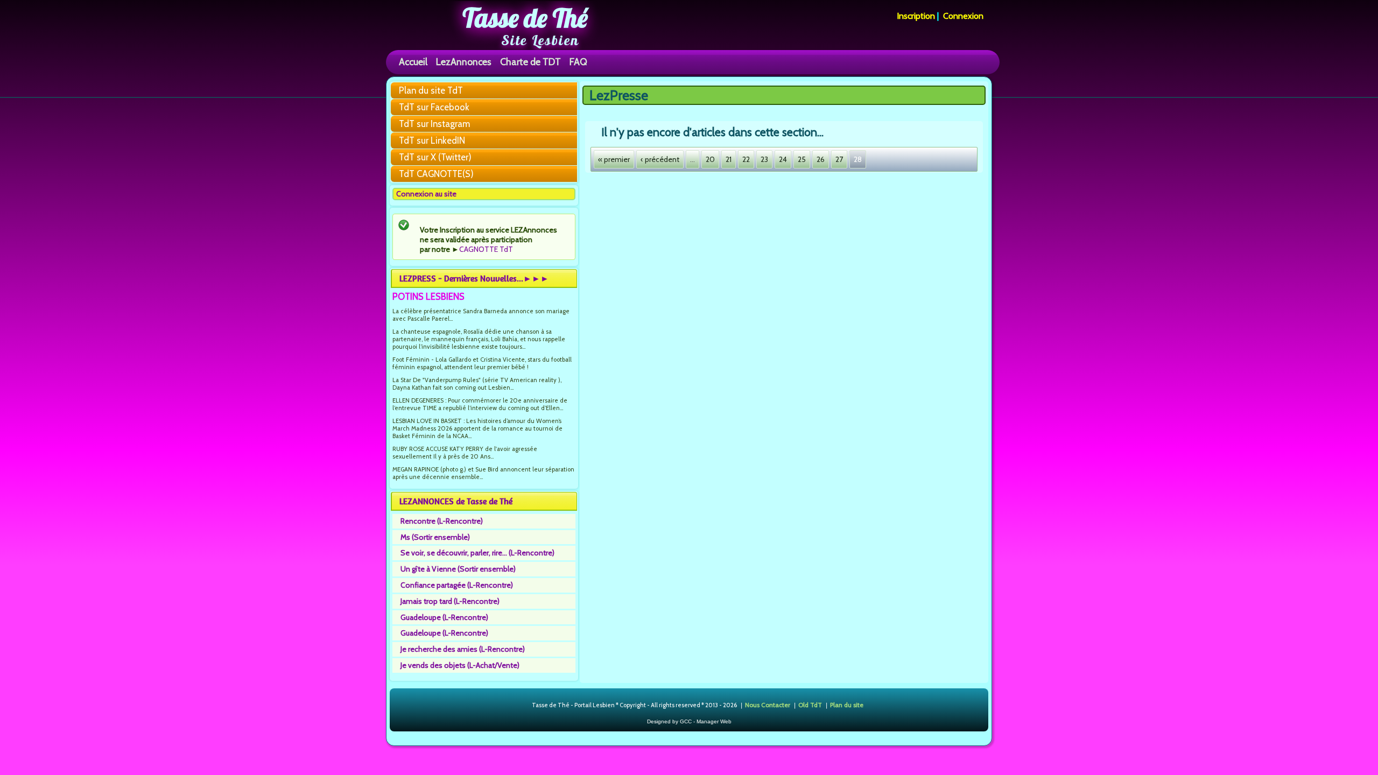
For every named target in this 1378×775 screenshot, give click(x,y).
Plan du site (846, 705)
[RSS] (523, 705)
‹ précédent (660, 159)
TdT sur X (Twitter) (435, 157)
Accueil (413, 61)
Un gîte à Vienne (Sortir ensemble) (458, 569)
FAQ (578, 61)
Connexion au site (426, 194)
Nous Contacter (767, 705)
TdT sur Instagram (434, 123)
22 (746, 159)
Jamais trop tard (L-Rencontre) (450, 601)
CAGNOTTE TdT (486, 249)
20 (710, 159)
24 (783, 159)
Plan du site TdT (431, 90)
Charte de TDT (530, 61)
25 (802, 159)
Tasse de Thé (525, 18)
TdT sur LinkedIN (432, 140)
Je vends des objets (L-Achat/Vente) (459, 665)
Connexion (963, 16)
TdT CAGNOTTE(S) (436, 173)
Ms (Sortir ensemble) (435, 537)
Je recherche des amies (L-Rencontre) (462, 649)
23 (764, 159)
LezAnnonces (463, 61)
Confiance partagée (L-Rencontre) (456, 585)
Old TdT (810, 705)
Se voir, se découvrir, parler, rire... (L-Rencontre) (477, 553)
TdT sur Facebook (434, 107)
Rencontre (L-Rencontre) (441, 521)
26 (821, 159)
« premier (614, 159)
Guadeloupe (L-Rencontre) (444, 617)
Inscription (916, 16)
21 (729, 159)
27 (839, 159)
